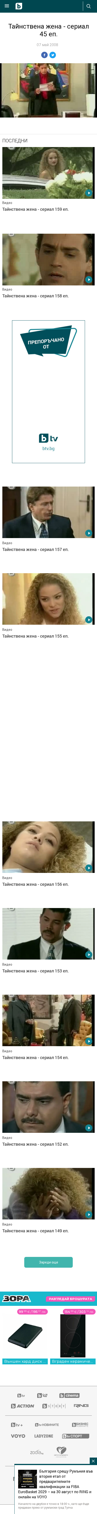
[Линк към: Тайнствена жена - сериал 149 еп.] (48, 1210)
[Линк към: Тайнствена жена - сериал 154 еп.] (48, 1037)
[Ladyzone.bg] (42, 1436)
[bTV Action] (20, 1406)
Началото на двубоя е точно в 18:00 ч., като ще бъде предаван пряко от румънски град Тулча (53, 1505)
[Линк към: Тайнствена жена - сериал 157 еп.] (48, 529)
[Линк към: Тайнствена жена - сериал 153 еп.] (48, 950)
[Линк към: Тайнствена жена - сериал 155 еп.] (48, 615)
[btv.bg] (21, 1395)
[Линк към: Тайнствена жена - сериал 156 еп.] (48, 863)
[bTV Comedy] (42, 1395)
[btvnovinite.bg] (47, 1425)
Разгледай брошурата (70, 1299)
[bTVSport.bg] (74, 1436)
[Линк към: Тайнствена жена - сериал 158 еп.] (48, 276)
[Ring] (80, 1406)
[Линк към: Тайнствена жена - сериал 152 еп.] (48, 1123)
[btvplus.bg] (16, 1425)
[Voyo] (17, 1436)
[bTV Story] (52, 1406)
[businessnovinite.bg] (79, 1425)
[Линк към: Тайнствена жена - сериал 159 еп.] (48, 189)
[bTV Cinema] (69, 1395)
